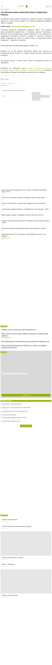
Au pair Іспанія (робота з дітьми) (12, 557)
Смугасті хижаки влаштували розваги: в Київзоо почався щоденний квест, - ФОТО (26, 221)
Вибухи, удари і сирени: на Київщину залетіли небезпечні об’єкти (23, 215)
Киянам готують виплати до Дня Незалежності (19, 330)
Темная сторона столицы (15, 373)
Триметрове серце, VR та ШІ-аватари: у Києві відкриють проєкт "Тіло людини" (24, 235)
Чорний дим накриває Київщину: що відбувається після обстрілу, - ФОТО (25, 209)
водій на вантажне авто (9, 519)
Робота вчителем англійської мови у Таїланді (16, 526)
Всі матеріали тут (26, 395)
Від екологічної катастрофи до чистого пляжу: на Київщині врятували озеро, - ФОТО (24, 191)
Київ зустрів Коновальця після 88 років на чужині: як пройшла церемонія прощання (24, 346)
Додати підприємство (26, 425)
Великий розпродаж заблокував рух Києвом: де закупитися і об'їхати (24, 228)
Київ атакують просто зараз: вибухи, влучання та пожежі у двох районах (25, 335)
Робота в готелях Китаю (9, 595)
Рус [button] (47, 6)
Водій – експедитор (8, 564)
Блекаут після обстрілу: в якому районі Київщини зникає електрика (23, 203)
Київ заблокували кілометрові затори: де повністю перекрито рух (25, 341)
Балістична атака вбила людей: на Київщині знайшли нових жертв (23, 197)
